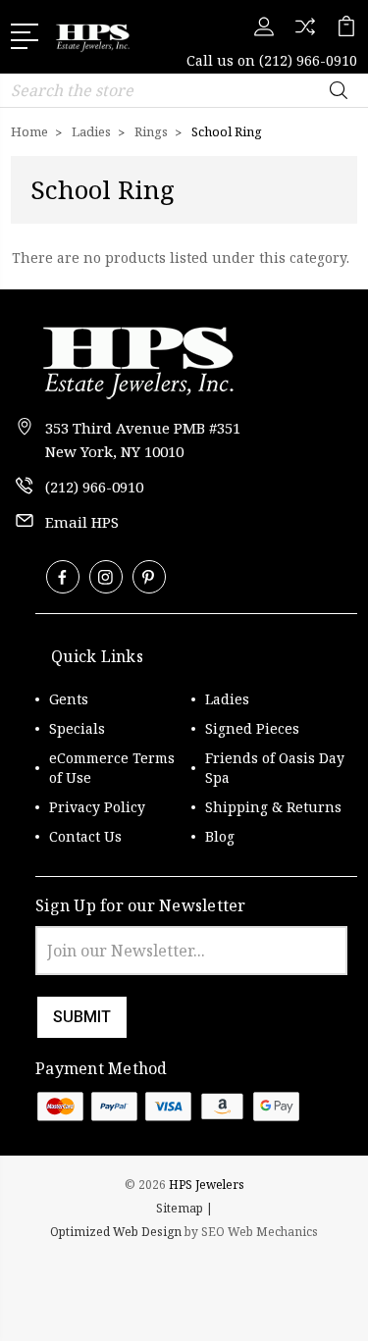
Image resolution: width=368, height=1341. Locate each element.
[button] (184, 1283)
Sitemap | (184, 1208)
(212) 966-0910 (308, 60)
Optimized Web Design (116, 1231)
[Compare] (305, 33)
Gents (68, 699)
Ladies (227, 699)
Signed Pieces (252, 728)
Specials (77, 728)
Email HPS (82, 522)
